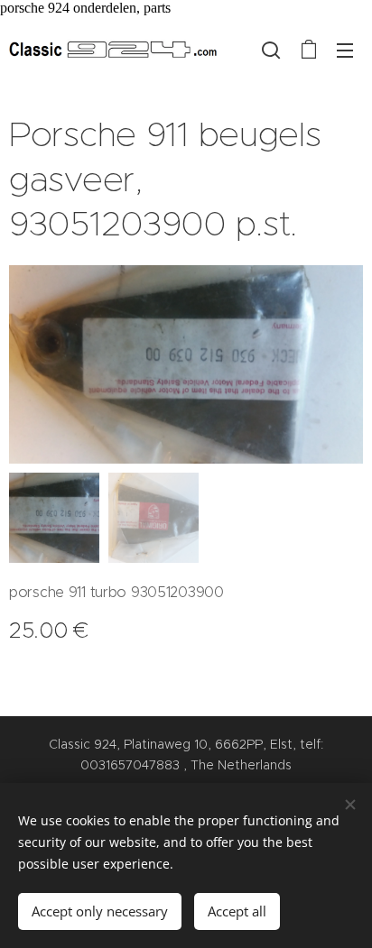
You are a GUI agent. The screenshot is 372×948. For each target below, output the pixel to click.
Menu (345, 50)
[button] (271, 49)
